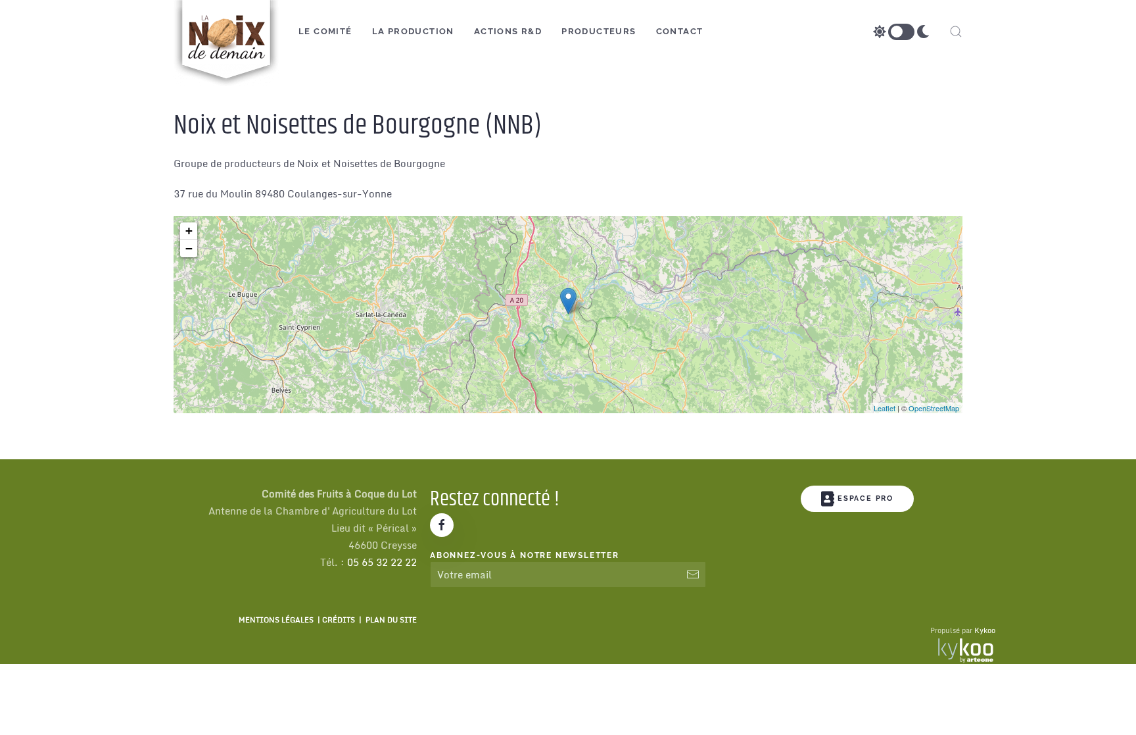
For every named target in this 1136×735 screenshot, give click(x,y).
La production (413, 31)
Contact (679, 31)
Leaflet (884, 408)
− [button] (189, 248)
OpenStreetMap (934, 408)
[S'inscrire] (693, 574)
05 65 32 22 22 (382, 562)
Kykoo (984, 630)
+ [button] (189, 231)
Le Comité (325, 31)
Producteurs (598, 31)
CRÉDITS (338, 620)
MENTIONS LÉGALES (276, 620)
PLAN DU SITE (391, 620)
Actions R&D (508, 31)
